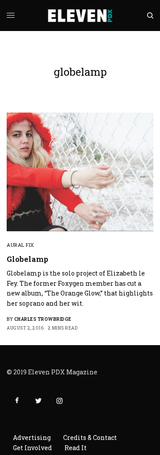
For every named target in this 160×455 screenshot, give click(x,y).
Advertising (32, 437)
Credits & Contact (90, 437)
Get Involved (32, 447)
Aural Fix (20, 244)
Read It (75, 447)
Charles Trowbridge (43, 319)
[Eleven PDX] (80, 15)
